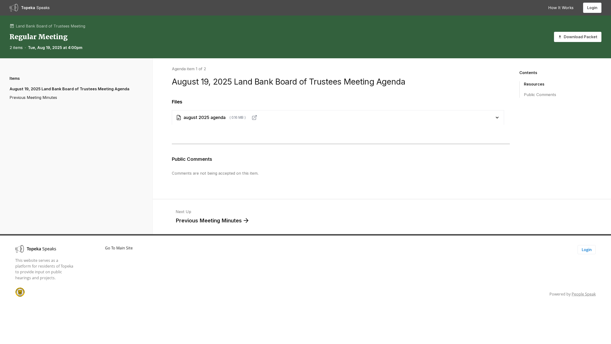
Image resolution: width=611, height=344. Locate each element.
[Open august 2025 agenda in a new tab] (254, 117)
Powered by (572, 294)
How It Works (561, 7)
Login (592, 7)
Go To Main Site (119, 248)
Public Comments (540, 94)
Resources (534, 84)
